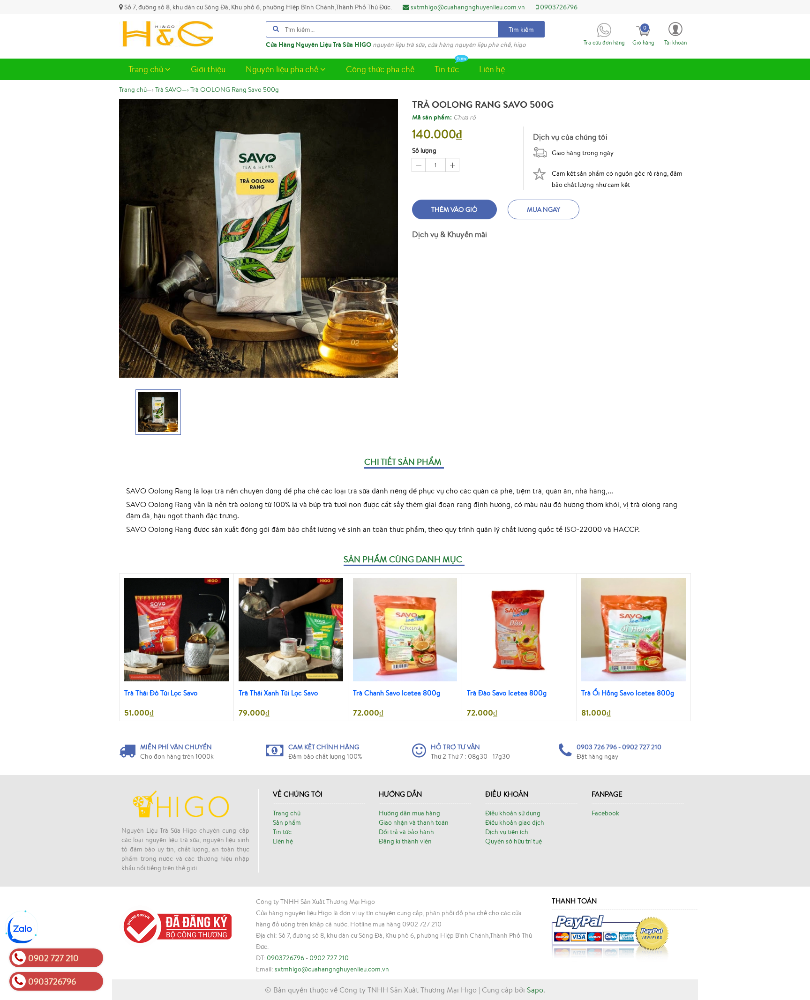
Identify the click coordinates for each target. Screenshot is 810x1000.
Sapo (535, 990)
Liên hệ (492, 69)
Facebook (605, 813)
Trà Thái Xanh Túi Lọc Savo (278, 692)
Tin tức (447, 69)
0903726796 (558, 7)
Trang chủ (146, 69)
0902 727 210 (329, 958)
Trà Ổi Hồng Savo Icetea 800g (627, 692)
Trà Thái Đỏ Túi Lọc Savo (160, 692)
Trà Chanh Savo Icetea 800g (396, 692)
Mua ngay (543, 209)
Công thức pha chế (380, 69)
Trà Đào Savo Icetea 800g (507, 692)
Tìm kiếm (521, 29)
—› (172, 89)
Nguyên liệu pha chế (283, 69)
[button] (675, 33)
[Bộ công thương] (175, 925)
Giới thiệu (208, 69)
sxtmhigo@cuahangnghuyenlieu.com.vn (467, 7)
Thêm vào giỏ (454, 209)
